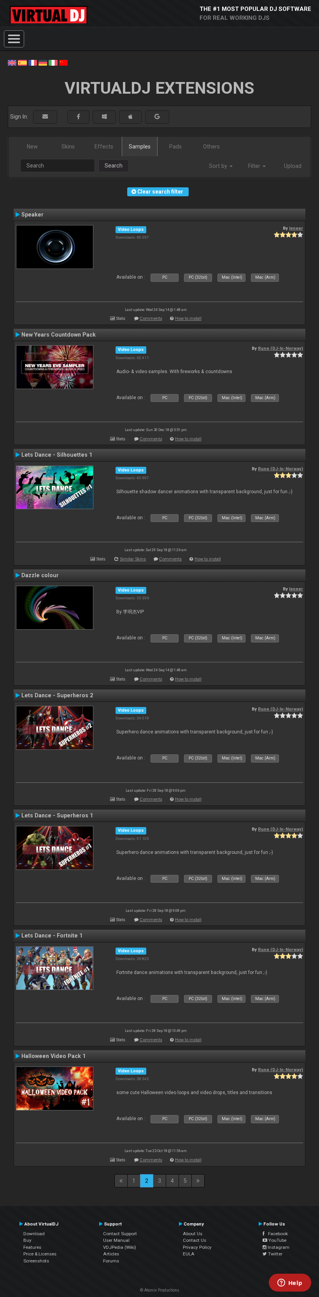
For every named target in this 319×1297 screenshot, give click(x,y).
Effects (104, 146)
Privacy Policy (197, 1247)
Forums (111, 1261)
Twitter (274, 1254)
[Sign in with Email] (45, 116)
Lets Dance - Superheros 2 (57, 695)
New (32, 146)
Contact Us (194, 1240)
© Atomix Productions (159, 1290)
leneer (296, 228)
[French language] (32, 62)
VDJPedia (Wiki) (119, 1247)
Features (32, 1247)
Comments (151, 318)
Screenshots (36, 1261)
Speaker (32, 214)
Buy (27, 1240)
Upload (292, 166)
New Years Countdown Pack (58, 335)
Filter (255, 166)
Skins (68, 146)
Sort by (219, 166)
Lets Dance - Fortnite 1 (51, 935)
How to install (188, 318)
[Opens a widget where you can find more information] (289, 1283)
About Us (192, 1233)
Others (211, 146)
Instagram (277, 1247)
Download (34, 1233)
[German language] (43, 62)
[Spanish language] (22, 62)
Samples (140, 146)
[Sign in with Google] (157, 116)
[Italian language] (53, 62)
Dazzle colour (40, 575)
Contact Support (120, 1233)
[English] (12, 62)
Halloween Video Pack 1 (53, 1056)
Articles (111, 1254)
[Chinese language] (63, 62)
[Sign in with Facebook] (78, 116)
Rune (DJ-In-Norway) (280, 348)
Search (114, 165)
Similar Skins (133, 559)
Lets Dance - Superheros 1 (57, 815)
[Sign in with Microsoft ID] (104, 116)
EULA (189, 1254)
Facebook (276, 1233)
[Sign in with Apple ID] (130, 116)
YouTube (276, 1240)
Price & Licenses (39, 1254)
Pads (175, 146)
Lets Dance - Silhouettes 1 (56, 455)
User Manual (116, 1240)
